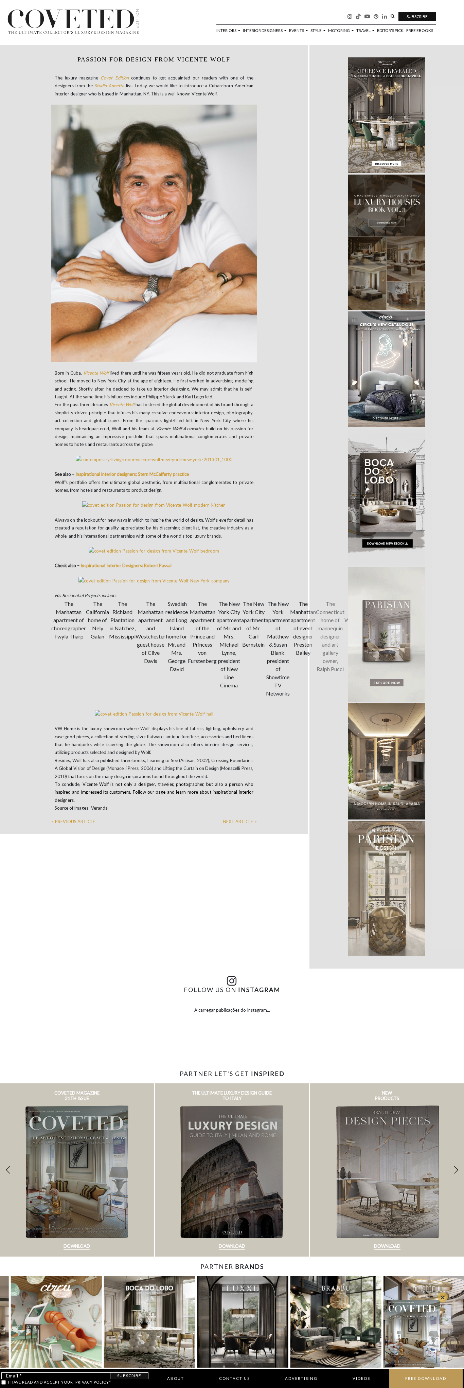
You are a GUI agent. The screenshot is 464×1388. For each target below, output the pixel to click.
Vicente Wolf (96, 373)
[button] (456, 1169)
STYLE (316, 30)
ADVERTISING (301, 1378)
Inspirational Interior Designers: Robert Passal (126, 565)
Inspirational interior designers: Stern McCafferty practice (132, 474)
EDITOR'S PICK (390, 30)
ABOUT (175, 1378)
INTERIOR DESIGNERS (263, 30)
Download (77, 1246)
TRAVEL (363, 30)
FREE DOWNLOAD (425, 1378)
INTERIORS (226, 30)
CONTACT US (234, 1378)
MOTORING (339, 30)
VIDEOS (361, 1378)
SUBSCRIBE (417, 16)
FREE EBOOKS (419, 30)
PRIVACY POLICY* (93, 1382)
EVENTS (297, 30)
